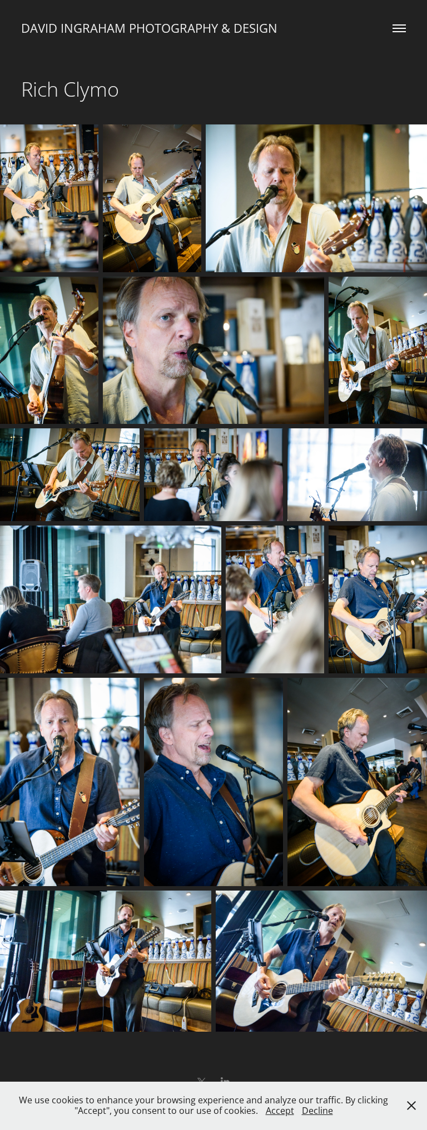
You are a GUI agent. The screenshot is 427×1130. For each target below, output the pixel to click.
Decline (317, 1110)
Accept (280, 1110)
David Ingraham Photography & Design (149, 28)
